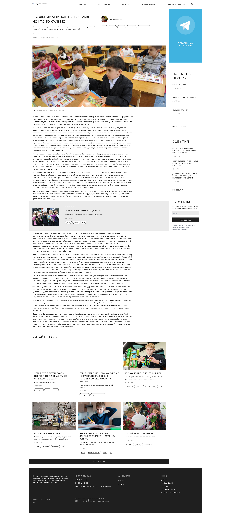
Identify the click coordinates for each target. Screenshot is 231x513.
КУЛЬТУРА (125, 4)
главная (34, 37)
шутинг (48, 390)
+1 (110, 452)
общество (46, 446)
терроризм (55, 446)
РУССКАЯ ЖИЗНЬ (104, 4)
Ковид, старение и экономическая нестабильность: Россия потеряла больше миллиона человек (99, 377)
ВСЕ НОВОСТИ (177, 126)
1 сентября (129, 444)
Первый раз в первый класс (140, 433)
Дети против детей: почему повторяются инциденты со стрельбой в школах (50, 376)
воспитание (147, 444)
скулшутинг (39, 390)
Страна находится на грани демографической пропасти (96, 386)
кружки (153, 386)
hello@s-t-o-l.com (81, 480)
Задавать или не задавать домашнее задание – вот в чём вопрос (97, 436)
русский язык (131, 27)
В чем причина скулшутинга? (45, 382)
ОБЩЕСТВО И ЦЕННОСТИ (176, 4)
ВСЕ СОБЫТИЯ (178, 190)
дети (146, 386)
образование (129, 386)
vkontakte (121, 485)
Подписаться (185, 220)
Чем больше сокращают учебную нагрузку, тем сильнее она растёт (96, 443)
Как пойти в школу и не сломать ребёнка (140, 437)
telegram (121, 480)
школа (104, 27)
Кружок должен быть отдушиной (143, 373)
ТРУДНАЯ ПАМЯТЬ (148, 4)
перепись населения (98, 395)
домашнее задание (93, 452)
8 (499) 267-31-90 (81, 483)
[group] (185, 90)
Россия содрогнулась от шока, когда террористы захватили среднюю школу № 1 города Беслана (52, 438)
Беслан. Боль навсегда (47, 433)
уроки (104, 452)
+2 (159, 386)
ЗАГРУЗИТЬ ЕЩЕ (99, 462)
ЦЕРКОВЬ (82, 4)
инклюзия (121, 27)
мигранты (112, 27)
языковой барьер (144, 27)
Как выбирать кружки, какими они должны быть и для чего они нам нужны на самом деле (143, 378)
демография (84, 395)
